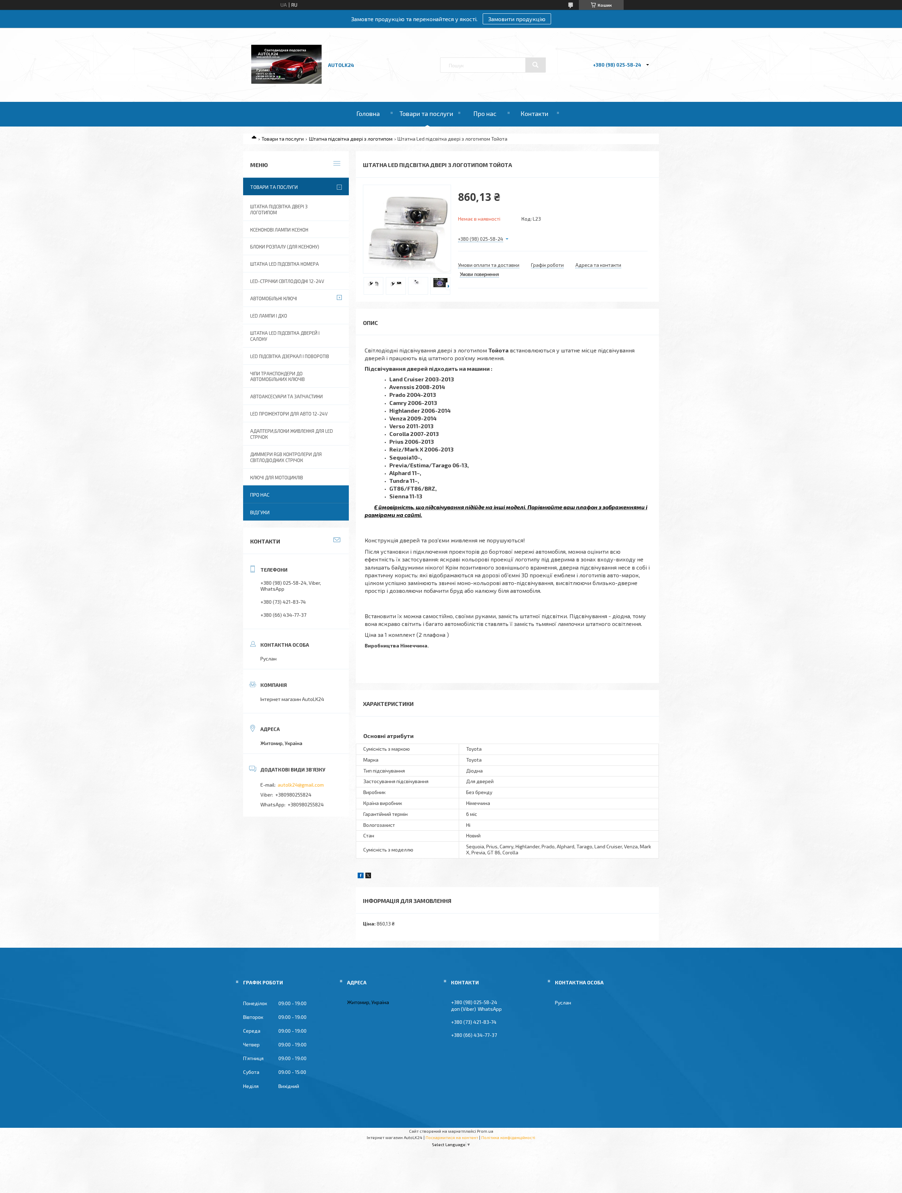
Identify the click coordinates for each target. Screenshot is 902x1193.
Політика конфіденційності (508, 1137)
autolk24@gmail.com (301, 785)
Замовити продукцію (516, 19)
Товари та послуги (426, 113)
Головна (368, 113)
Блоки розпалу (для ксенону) (284, 247)
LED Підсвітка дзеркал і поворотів (289, 356)
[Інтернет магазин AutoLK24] (286, 82)
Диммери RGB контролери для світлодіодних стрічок (286, 457)
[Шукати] (535, 64)
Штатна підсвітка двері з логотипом (351, 139)
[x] (368, 876)
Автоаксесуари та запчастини (286, 396)
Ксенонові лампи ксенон (279, 230)
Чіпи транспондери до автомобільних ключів (277, 376)
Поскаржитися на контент (452, 1137)
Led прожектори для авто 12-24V (289, 414)
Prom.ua (485, 1131)
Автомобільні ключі (273, 298)
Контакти (534, 113)
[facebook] (361, 876)
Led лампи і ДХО (268, 316)
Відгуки (260, 512)
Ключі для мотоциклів (276, 477)
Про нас (484, 113)
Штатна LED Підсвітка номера (284, 264)
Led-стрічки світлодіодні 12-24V (287, 281)
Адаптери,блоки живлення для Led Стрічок (291, 434)
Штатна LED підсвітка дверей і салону (285, 336)
